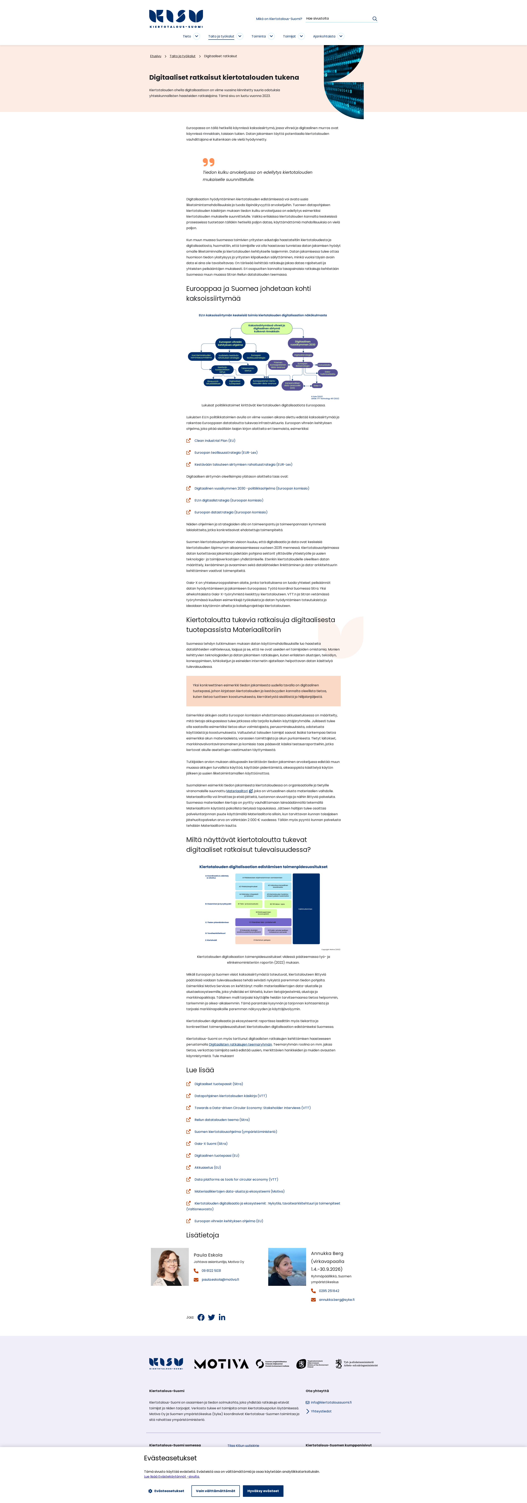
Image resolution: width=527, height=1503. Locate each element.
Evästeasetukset (169, 1491)
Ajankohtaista (324, 36)
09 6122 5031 (211, 1270)
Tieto (187, 36)
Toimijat (289, 36)
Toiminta (259, 36)
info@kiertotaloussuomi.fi (331, 1402)
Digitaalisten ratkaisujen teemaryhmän (240, 1044)
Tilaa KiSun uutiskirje (243, 1445)
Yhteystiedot (321, 1411)
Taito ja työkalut (221, 36)
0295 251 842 (329, 1290)
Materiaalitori (239, 791)
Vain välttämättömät (215, 1491)
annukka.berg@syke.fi (336, 1299)
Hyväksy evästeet (263, 1491)
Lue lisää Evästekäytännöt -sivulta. (172, 1476)
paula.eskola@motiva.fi (220, 1279)
